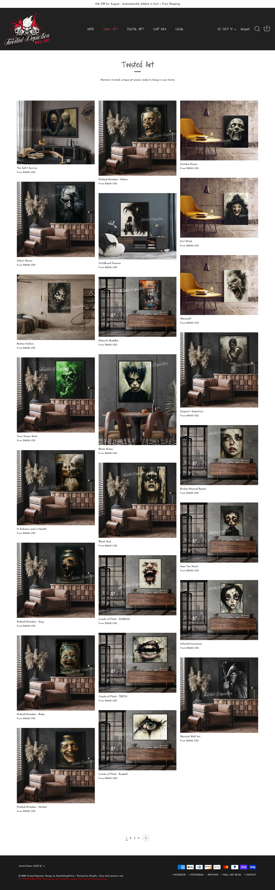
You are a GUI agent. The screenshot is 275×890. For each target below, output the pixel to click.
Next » (146, 838)
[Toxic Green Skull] (56, 395)
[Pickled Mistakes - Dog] (56, 580)
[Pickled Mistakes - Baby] (56, 673)
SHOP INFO (159, 29)
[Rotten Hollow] (56, 307)
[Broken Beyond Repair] (219, 455)
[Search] (257, 29)
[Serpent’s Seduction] (219, 370)
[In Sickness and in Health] (56, 487)
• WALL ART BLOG (231, 875)
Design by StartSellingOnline (60, 876)
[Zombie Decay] (219, 130)
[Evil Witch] (219, 208)
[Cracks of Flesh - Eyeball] (138, 740)
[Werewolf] (219, 285)
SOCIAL (179, 29)
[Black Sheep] (138, 399)
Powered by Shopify (87, 876)
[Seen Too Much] (219, 532)
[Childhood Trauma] (138, 226)
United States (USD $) (30, 866)
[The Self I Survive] (56, 133)
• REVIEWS (212, 875)
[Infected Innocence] (219, 610)
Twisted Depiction (35, 876)
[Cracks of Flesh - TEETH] (138, 663)
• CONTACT (250, 875)
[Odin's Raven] (56, 219)
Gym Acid (104, 876)
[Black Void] (138, 500)
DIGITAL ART (135, 29)
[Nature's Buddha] (138, 307)
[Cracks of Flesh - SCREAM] (138, 585)
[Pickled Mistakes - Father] (138, 138)
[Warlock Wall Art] (219, 695)
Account (245, 29)
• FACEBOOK (179, 875)
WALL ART (110, 29)
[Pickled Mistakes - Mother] (56, 765)
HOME (90, 29)
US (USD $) (225, 29)
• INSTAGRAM (196, 875)
